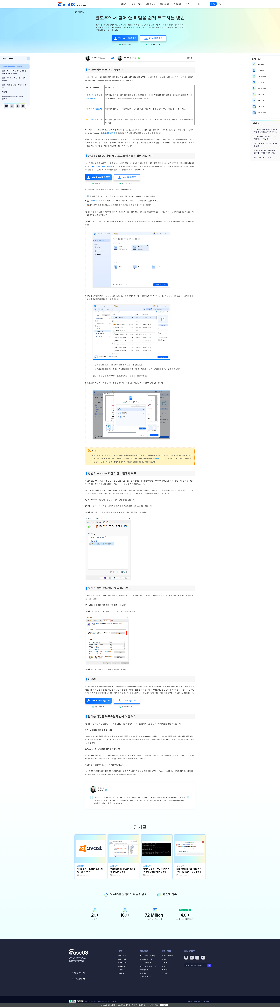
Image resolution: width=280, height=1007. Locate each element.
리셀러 (164, 959)
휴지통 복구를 (109, 133)
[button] (210, 856)
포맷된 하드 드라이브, (98, 201)
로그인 (213, 4)
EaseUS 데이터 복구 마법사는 (101, 166)
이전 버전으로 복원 (96, 109)
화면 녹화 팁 (144, 970)
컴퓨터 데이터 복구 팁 (147, 956)
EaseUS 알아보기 (167, 956)
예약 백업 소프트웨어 (160, 458)
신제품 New (122, 973)
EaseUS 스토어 (77, 979)
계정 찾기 (165, 970)
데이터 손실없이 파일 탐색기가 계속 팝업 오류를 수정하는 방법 (156, 870)
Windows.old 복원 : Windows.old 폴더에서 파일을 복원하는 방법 (265, 152)
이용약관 (106, 1001)
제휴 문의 (165, 963)
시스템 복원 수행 (95, 119)
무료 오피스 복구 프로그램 (263, 157)
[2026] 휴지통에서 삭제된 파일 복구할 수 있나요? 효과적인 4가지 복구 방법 (265, 131)
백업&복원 (121, 966)
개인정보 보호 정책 (90, 1001)
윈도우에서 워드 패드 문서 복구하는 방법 (265, 145)
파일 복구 (81, 12)
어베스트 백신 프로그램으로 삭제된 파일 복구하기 (90, 870)
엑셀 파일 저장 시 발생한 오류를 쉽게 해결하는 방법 (122, 870)
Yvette (94, 58)
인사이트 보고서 (145, 977)
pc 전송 (120, 970)
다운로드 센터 (77, 973)
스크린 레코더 (122, 963)
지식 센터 (143, 973)
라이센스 (100, 1001)
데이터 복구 (122, 4)
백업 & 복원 (150, 4)
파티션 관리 (136, 4)
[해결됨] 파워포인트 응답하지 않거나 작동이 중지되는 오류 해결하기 (190, 870)
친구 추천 (165, 973)
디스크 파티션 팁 (145, 963)
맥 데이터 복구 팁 (146, 959)
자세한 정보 (154, 1005)
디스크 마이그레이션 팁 (148, 966)
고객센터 (165, 966)
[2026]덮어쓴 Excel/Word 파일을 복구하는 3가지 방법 (265, 138)
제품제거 (113, 1001)
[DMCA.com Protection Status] (80, 1001)
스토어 (198, 4)
